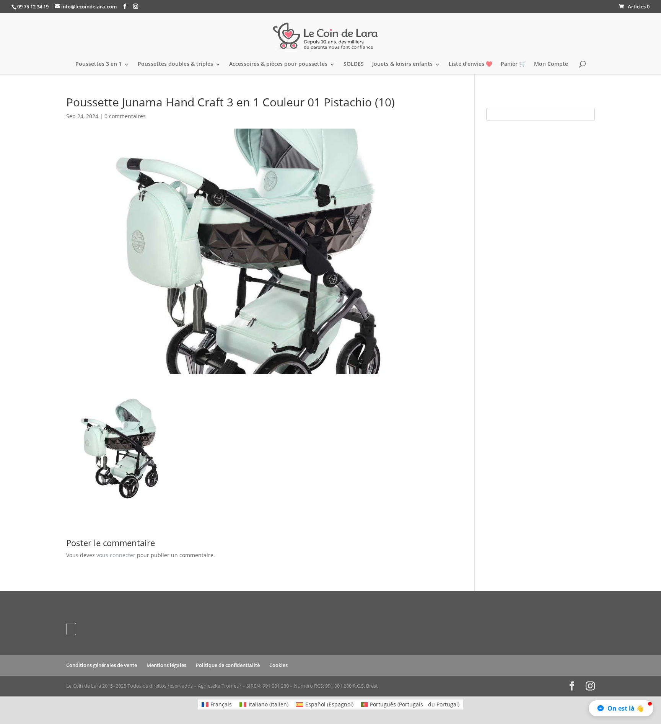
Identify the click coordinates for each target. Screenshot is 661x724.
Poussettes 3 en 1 (98, 64)
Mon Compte (551, 64)
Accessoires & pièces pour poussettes (278, 64)
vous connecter (115, 555)
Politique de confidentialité (228, 665)
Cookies (278, 665)
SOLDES (354, 64)
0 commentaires (125, 116)
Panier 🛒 (513, 64)
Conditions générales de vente (101, 665)
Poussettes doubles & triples (175, 64)
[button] (621, 708)
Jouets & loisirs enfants (402, 64)
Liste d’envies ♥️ (470, 64)
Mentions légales (166, 665)
